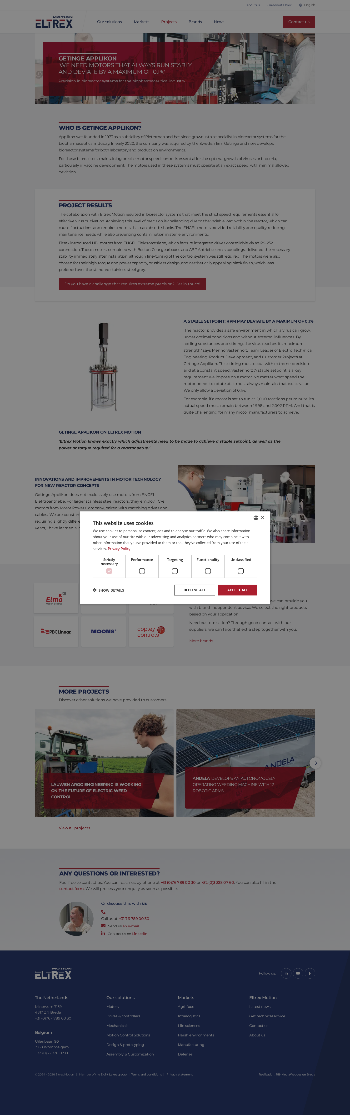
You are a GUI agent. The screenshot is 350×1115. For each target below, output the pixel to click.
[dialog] (175, 557)
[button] (108, 590)
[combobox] (256, 517)
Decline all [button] (195, 590)
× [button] (262, 517)
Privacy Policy (119, 548)
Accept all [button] (237, 590)
